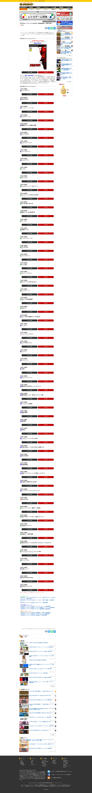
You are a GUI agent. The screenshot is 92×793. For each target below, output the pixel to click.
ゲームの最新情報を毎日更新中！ (56, 777)
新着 (21, 761)
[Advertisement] (37, 622)
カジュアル (33, 764)
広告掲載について (66, 761)
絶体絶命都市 (49, 628)
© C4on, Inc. (46, 789)
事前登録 (61, 7)
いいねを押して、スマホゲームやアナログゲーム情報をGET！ (61, 774)
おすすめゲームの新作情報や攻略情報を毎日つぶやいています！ (61, 771)
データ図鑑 (44, 765)
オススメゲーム (44, 764)
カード (32, 763)
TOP (20, 21)
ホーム (22, 760)
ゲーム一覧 (44, 760)
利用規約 (64, 764)
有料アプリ (54, 762)
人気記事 (31, 7)
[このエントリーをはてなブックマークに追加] (54, 29)
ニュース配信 (65, 763)
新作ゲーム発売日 (45, 761)
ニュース (23, 7)
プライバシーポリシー (67, 765)
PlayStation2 (30, 628)
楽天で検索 (45, 72)
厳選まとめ (53, 9)
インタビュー (46, 7)
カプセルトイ (38, 9)
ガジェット (46, 9)
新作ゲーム (61, 9)
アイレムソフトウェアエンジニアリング (40, 628)
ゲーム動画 (22, 764)
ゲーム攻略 (53, 7)
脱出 (32, 762)
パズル (32, 760)
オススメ (69, 7)
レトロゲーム (31, 9)
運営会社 (64, 766)
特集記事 (38, 7)
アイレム (54, 628)
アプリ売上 (54, 763)
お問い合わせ (65, 760)
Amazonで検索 (30, 72)
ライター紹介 (65, 762)
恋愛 (32, 761)
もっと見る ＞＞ (53, 686)
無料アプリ (54, 761)
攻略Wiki (43, 762)
